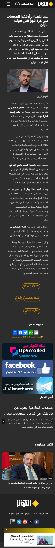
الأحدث (34, 513)
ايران (18, 298)
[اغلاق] (6, 529)
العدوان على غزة (31, 285)
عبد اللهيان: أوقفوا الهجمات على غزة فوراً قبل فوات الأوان (27, 21)
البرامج (27, 513)
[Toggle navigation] (8, 4)
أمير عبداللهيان (33, 189)
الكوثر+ (11, 513)
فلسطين (19, 513)
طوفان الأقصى (31, 298)
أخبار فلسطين (31, 310)
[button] (51, 421)
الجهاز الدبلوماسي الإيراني (22, 165)
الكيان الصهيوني (16, 107)
